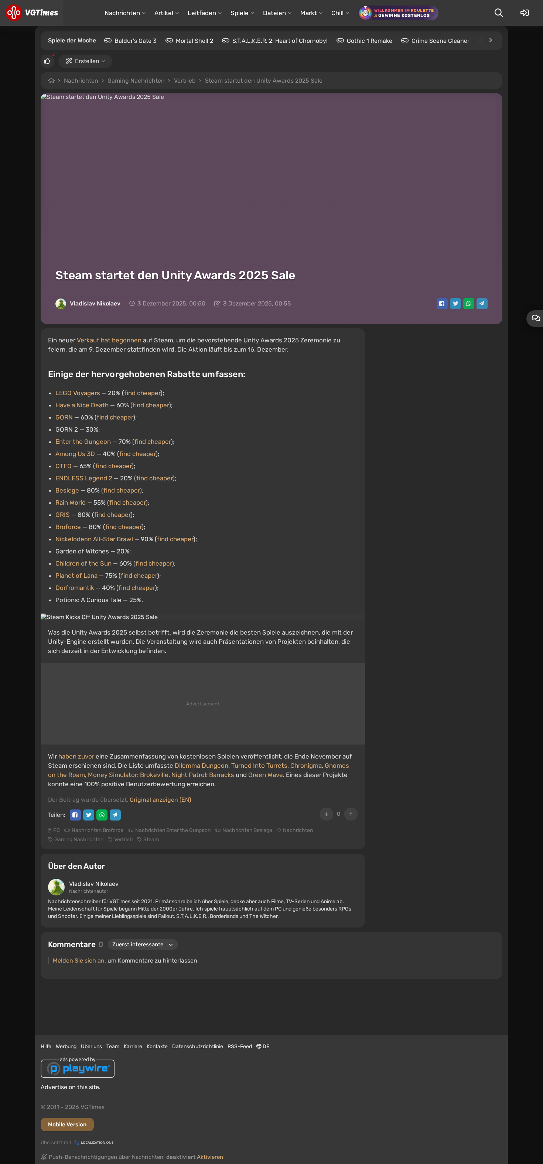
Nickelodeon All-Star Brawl (94, 539)
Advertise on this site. (70, 1087)
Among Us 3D (75, 453)
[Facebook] (442, 303)
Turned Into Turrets (259, 765)
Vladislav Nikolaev (95, 303)
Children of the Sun (83, 563)
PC (56, 830)
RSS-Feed (240, 1046)
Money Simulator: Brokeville (128, 774)
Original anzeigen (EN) (160, 799)
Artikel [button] (163, 13)
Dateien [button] (274, 13)
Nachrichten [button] (122, 13)
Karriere (133, 1046)
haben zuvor (76, 756)
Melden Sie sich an (79, 960)
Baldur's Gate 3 (136, 40)
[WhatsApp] (468, 303)
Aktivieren (210, 1157)
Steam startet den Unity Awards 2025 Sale (263, 80)
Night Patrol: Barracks (202, 774)
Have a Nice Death (82, 405)
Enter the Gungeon (83, 441)
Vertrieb (185, 80)
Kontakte (157, 1046)
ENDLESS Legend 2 (83, 478)
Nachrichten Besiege (247, 830)
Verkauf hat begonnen (109, 340)
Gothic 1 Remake (369, 40)
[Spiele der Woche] (490, 40)
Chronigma (306, 765)
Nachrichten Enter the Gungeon (173, 830)
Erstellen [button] (87, 61)
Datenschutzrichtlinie (197, 1046)
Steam (151, 839)
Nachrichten (81, 80)
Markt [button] (308, 13)
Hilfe (46, 1046)
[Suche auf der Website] (499, 13)
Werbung (66, 1046)
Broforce (68, 527)
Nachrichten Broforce (97, 830)
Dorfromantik (74, 587)
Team (112, 1046)
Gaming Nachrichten (136, 80)
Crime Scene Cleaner (440, 40)
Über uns (91, 1046)
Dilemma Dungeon (201, 765)
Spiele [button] (239, 13)
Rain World (70, 502)
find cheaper (142, 393)
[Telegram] (482, 303)
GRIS (62, 514)
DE (265, 1046)
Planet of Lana (76, 575)
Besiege (67, 490)
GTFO (63, 466)
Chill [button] (337, 13)
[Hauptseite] (31, 13)
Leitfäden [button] (202, 13)
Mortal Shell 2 (194, 40)
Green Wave (265, 774)
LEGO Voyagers (77, 393)
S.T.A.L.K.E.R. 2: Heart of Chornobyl (280, 40)
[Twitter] (455, 303)
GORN (64, 417)
